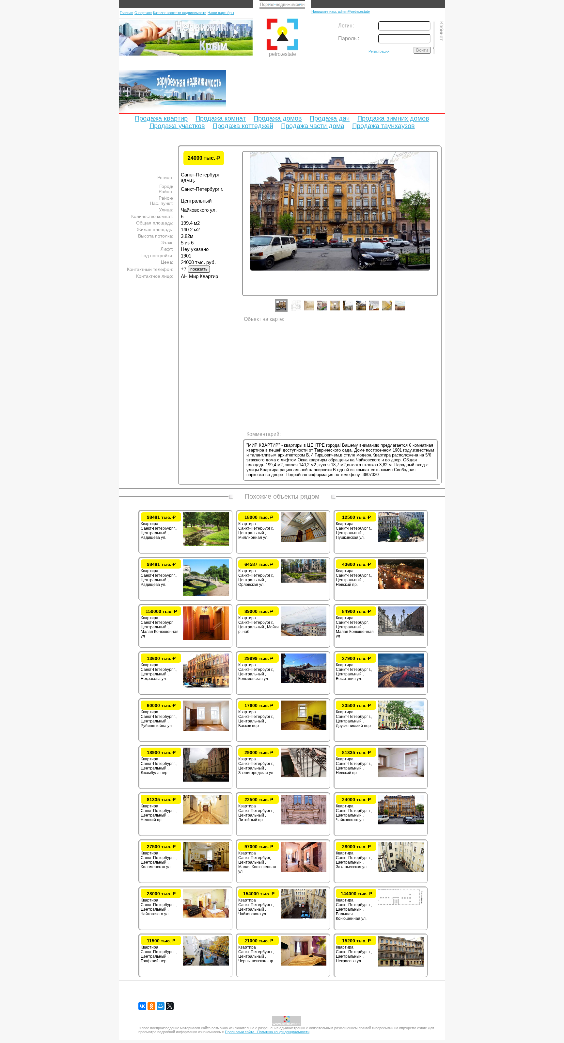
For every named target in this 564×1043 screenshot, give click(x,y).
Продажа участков (177, 125)
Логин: (346, 25)
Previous (237, 229)
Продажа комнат (221, 118)
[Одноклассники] (151, 1006)
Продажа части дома (312, 125)
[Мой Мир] (160, 1006)
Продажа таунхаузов (383, 125)
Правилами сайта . (241, 1032)
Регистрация (378, 51)
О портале (143, 13)
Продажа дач (330, 118)
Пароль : (348, 38)
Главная (126, 13)
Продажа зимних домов (393, 118)
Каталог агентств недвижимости (179, 13)
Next (443, 229)
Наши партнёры (221, 13)
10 (405, 310)
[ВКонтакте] (142, 1006)
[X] (170, 1006)
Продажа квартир (161, 118)
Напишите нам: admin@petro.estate (340, 11)
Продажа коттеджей (243, 125)
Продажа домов (278, 118)
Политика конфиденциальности (283, 1032)
